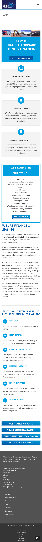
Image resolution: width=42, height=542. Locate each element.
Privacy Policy (9, 514)
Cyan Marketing (29, 525)
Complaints (8, 511)
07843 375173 (9, 484)
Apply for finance (10, 497)
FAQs (6, 504)
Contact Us (8, 508)
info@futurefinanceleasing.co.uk (14, 487)
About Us (8, 494)
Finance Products (10, 501)
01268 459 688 (9, 482)
